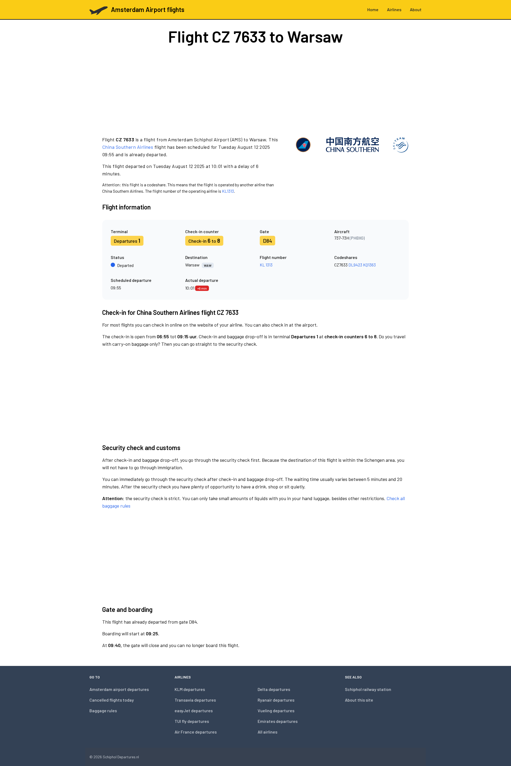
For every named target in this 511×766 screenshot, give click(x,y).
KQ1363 (369, 264)
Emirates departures (278, 721)
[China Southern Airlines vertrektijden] (352, 165)
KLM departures (190, 689)
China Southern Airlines (127, 147)
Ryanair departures (276, 699)
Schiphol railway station (368, 689)
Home (372, 9)
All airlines (267, 731)
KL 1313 (266, 264)
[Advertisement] (255, 90)
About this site (359, 699)
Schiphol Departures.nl (121, 757)
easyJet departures (194, 710)
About (416, 9)
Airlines (394, 9)
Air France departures (196, 731)
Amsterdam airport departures (119, 689)
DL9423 (355, 264)
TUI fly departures (192, 721)
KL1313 (228, 190)
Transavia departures (195, 699)
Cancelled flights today (111, 699)
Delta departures (274, 689)
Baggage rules (103, 710)
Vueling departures (276, 710)
